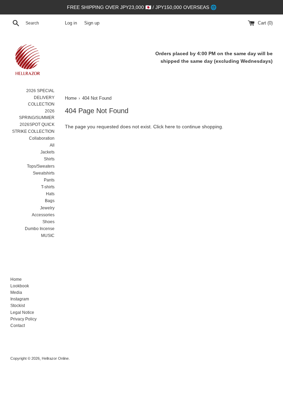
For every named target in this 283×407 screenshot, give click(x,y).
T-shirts (48, 187)
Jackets (47, 152)
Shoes (48, 221)
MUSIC (48, 235)
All (52, 145)
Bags (50, 200)
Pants (49, 180)
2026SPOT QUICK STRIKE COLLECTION (33, 127)
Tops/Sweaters (41, 166)
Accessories (43, 214)
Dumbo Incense (40, 228)
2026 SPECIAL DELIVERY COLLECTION (40, 97)
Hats (50, 193)
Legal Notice (22, 312)
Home (16, 279)
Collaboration (42, 138)
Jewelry (47, 208)
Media (16, 292)
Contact (17, 325)
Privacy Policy (23, 319)
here (170, 126)
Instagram (19, 299)
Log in (71, 23)
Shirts (49, 159)
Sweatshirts (44, 173)
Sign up (91, 23)
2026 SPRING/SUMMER (37, 114)
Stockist (17, 305)
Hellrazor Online (55, 358)
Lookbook (19, 286)
